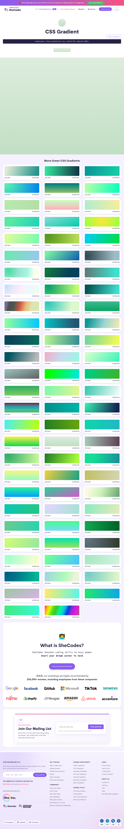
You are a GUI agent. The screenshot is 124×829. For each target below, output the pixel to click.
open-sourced (23, 784)
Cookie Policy (106, 771)
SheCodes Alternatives (57, 780)
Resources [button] (92, 9)
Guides (52, 774)
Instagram (9, 822)
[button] (46, 9)
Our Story (105, 785)
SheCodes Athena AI (79, 800)
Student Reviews (55, 768)
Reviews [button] (81, 9)
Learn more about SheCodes (62, 666)
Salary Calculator (55, 777)
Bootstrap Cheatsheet (80, 780)
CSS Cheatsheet (78, 768)
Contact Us (105, 782)
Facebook (35, 822)
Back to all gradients (62, 50)
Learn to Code (105, 9)
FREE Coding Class (56, 765)
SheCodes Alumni (55, 788)
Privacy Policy (106, 765)
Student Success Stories (57, 771)
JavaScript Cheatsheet (80, 771)
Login (116, 9)
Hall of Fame (54, 791)
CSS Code (7, 177)
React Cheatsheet (78, 783)
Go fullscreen (35, 177)
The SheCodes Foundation (110, 794)
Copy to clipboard (114, 36)
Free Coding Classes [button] (68, 9)
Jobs (103, 788)
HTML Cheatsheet (78, 765)
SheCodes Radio (55, 794)
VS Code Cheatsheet (79, 774)
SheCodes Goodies (56, 800)
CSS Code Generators (80, 797)
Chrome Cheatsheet (79, 777)
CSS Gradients (77, 794)
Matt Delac (6, 784)
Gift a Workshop (55, 797)
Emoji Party (53, 802)
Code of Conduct (107, 774)
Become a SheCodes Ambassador (60, 805)
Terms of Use (106, 768)
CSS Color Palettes (79, 791)
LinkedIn (22, 822)
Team (103, 791)
